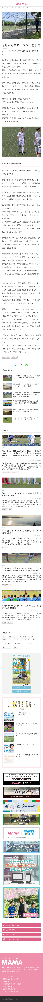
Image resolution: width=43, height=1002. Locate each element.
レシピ (16, 640)
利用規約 (6, 981)
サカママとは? (8, 976)
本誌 (34, 640)
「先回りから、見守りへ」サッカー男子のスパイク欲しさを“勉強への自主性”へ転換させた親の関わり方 (26, 394)
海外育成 (4, 622)
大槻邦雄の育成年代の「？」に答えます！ (10, 472)
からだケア (17, 643)
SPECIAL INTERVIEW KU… (25, 744)
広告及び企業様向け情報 (11, 979)
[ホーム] (21, 2)
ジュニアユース (28, 643)
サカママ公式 (13, 925)
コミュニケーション (6, 357)
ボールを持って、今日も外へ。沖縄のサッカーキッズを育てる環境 (21, 532)
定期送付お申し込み (21, 691)
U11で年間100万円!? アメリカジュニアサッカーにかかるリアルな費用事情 (21, 607)
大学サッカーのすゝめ (26, 636)
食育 (15, 647)
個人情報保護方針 (9, 989)
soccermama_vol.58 (21, 685)
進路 (10, 509)
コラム (9, 8)
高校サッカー (6, 647)
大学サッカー (6, 640)
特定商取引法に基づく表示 (12, 984)
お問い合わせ (7, 986)
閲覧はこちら (21, 687)
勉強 (3, 584)
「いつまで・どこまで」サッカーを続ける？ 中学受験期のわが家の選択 (21, 494)
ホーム (4, 8)
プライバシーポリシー (10, 991)
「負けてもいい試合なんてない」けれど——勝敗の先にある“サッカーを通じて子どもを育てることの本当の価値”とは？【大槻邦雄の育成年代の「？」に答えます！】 (21, 454)
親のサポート (14, 357)
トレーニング (25, 640)
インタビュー (6, 643)
